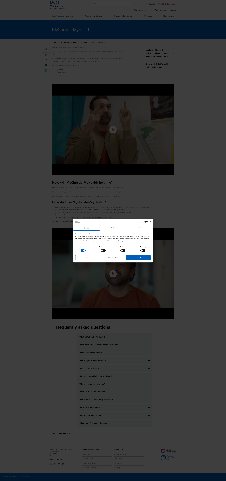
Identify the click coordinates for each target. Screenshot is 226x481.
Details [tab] (113, 227)
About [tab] (139, 227)
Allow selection (113, 258)
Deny (87, 258)
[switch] (103, 250)
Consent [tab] (86, 228)
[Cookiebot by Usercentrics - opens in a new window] (143, 222)
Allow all (138, 258)
